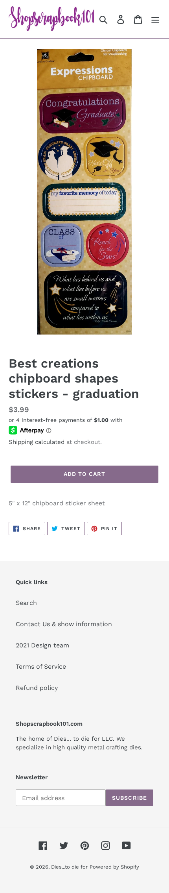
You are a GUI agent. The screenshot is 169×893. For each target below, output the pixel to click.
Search (26, 602)
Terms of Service (41, 666)
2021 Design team (42, 645)
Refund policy (37, 687)
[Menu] (155, 19)
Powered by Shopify (114, 867)
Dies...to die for (69, 867)
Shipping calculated (36, 442)
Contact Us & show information (64, 624)
